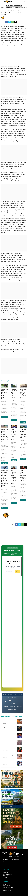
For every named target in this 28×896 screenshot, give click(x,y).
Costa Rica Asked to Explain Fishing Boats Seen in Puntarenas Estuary (8, 721)
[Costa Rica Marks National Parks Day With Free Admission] (23, 426)
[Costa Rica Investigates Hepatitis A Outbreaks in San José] (19, 756)
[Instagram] (13, 859)
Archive (5, 10)
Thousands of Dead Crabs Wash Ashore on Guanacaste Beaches (9, 742)
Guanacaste (10, 694)
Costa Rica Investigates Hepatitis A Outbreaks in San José (9, 756)
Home (2, 10)
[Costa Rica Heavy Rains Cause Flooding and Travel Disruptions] (4, 426)
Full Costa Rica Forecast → (12, 709)
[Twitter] (9, 22)
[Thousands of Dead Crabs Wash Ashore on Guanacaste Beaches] (19, 742)
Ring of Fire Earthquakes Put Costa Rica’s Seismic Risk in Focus (9, 728)
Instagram (16, 859)
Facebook (7, 859)
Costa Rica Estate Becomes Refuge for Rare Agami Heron (4, 394)
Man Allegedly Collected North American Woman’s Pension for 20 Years (13, 477)
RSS (6, 862)
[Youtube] (17, 862)
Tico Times (8, 17)
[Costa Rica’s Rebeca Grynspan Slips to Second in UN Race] (23, 467)
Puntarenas (20, 694)
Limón (15, 694)
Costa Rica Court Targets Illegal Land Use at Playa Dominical (23, 394)
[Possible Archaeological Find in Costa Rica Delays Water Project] (14, 385)
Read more (4, 416)
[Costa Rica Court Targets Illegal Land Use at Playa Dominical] (23, 385)
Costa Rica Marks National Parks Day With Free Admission (23, 434)
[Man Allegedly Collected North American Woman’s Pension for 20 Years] (14, 467)
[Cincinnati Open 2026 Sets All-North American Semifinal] (19, 763)
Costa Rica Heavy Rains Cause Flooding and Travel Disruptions (4, 435)
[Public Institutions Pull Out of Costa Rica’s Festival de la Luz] (14, 426)
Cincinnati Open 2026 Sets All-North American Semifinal (9, 763)
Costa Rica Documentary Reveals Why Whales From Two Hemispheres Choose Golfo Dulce (4, 479)
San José (4, 694)
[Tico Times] (3, 18)
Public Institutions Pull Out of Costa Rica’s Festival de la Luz (14, 434)
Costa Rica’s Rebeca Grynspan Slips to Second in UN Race (23, 475)
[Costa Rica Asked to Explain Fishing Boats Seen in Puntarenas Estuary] (19, 721)
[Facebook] (6, 22)
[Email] (15, 22)
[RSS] (4, 862)
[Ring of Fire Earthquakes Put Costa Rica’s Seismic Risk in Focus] (19, 728)
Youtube (20, 862)
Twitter (13, 862)
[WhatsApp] (12, 22)
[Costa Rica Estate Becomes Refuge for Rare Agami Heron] (4, 385)
